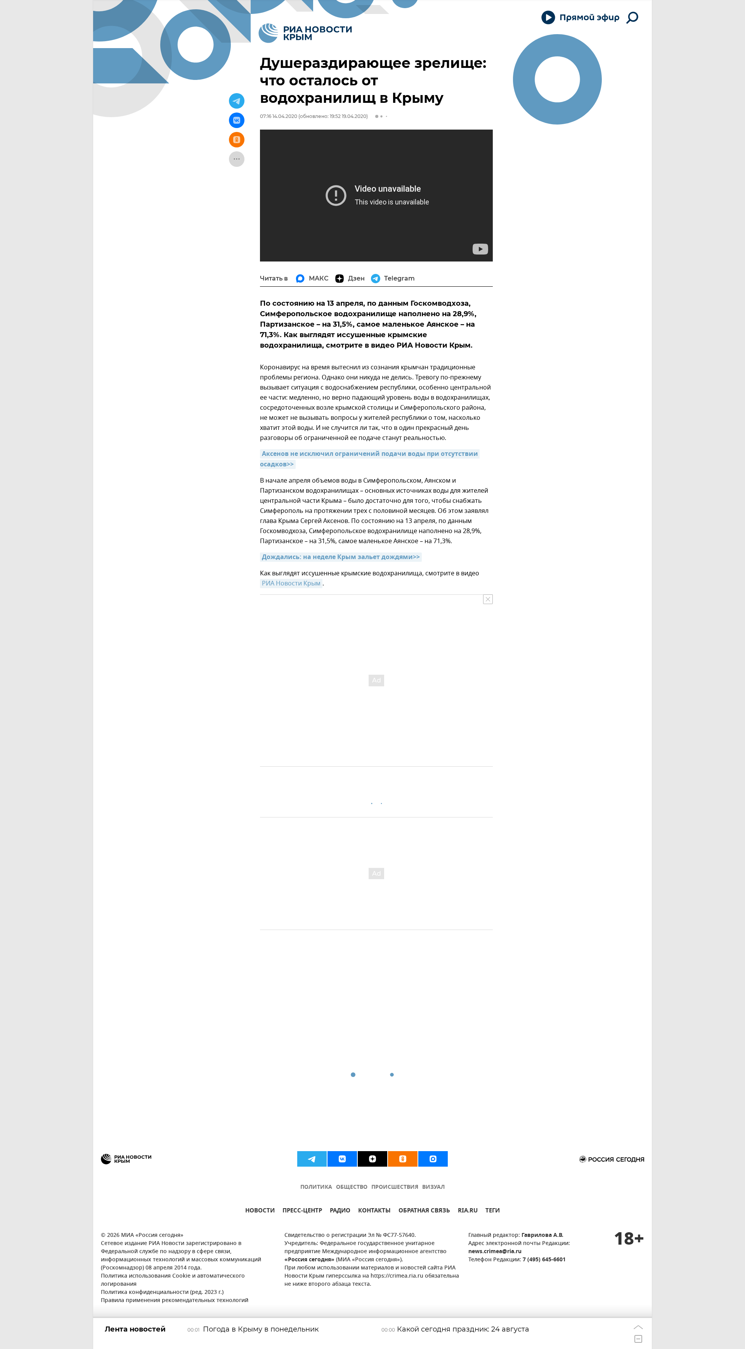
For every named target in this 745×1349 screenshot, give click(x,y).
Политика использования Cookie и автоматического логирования (173, 1280)
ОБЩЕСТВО (351, 1187)
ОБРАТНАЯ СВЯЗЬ (424, 1211)
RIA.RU (468, 1211)
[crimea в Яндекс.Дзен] (372, 1159)
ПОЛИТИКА (316, 1187)
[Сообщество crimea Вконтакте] (342, 1159)
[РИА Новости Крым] (305, 33)
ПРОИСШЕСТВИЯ (394, 1187)
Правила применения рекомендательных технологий (174, 1300)
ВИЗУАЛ (433, 1187)
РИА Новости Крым (291, 583)
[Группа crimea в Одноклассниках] (403, 1159)
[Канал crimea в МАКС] (433, 1159)
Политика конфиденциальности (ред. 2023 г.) (162, 1292)
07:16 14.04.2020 (278, 116)
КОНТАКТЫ (374, 1211)
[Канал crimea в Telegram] (312, 1159)
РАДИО (340, 1211)
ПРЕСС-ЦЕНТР (302, 1211)
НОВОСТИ (260, 1211)
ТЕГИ (492, 1211)
